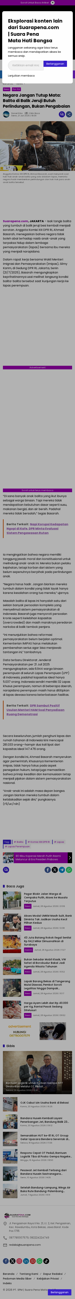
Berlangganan (55, 64)
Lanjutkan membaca (21, 75)
